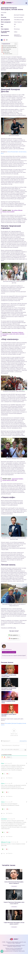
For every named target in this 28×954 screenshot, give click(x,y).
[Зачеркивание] (7, 749)
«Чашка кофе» (6, 50)
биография (8, 723)
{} (16, 749)
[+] (18, 749)
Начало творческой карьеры (10, 47)
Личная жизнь (6, 52)
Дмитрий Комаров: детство (9, 45)
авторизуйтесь (23, 741)
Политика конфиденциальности (14, 949)
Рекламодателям (18, 948)
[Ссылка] (14, 749)
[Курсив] (4, 749)
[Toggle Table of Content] (15, 44)
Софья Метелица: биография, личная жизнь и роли (14, 923)
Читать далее (14, 886)
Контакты (11, 948)
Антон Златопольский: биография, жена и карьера (14, 882)
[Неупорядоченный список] (10, 749)
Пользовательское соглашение (10, 951)
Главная (7, 948)
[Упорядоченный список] (8, 749)
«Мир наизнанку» (7, 49)
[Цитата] (11, 749)
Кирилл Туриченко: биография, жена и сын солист (14, 903)
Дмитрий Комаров (16, 723)
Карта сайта (21, 951)
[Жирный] (2, 749)
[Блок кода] (13, 749)
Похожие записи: (8, 53)
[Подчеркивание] (5, 749)
